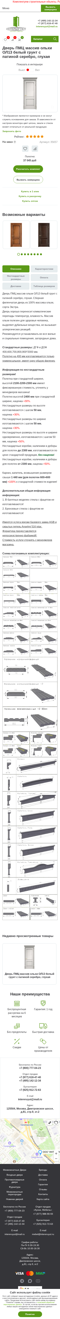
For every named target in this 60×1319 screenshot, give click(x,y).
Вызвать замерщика (50, 8)
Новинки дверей (14, 1199)
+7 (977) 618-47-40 (48, 23)
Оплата (43, 1179)
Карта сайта (43, 1199)
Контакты (43, 1194)
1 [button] (19, 254)
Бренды (43, 1170)
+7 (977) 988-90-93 (43, 1214)
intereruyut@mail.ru (47, 26)
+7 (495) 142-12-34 (48, 20)
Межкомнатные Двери (14, 1170)
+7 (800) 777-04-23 (30, 1068)
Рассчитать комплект (28, 169)
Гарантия (43, 1184)
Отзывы (43, 1189)
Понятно (30, 1314)
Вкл (37, 70)
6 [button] (35, 254)
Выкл (22, 70)
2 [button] (22, 254)
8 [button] (41, 254)
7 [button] (38, 254)
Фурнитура (14, 1187)
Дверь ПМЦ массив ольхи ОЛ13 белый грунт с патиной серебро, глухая (29, 975)
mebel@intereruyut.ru (43, 1234)
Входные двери (15, 1175)
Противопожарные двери (14, 1180)
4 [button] (28, 254)
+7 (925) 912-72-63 (30, 1090)
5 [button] (31, 254)
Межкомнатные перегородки (15, 1193)
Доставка (43, 1175)
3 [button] (25, 254)
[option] (30, 93)
